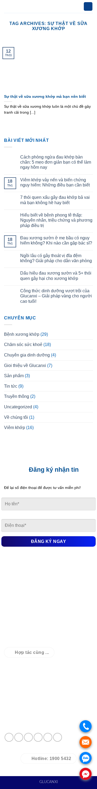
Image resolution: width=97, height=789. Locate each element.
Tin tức (10, 386)
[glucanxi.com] (48, 6)
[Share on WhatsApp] (9, 737)
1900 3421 (36, 712)
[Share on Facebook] (18, 737)
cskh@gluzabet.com (42, 703)
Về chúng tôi (16, 417)
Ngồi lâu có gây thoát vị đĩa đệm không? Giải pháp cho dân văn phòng (56, 258)
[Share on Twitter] (28, 737)
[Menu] (7, 6)
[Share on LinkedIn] (57, 737)
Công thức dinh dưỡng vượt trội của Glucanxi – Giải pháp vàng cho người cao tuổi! (56, 296)
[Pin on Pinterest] (47, 737)
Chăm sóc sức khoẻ (23, 344)
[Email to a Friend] (38, 737)
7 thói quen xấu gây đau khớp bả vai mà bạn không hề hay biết (55, 200)
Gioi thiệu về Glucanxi (25, 365)
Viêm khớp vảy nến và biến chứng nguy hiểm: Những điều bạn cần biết (55, 182)
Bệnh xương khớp (21, 334)
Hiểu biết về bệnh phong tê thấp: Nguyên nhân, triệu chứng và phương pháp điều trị (56, 220)
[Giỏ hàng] (88, 6)
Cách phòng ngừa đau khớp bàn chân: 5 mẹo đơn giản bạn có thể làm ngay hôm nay (55, 162)
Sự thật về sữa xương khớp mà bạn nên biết (45, 97)
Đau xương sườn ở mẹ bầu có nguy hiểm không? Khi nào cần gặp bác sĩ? (56, 240)
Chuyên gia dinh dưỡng (27, 355)
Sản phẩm (14, 375)
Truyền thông (16, 396)
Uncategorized (18, 407)
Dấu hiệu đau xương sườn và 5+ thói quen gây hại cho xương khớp (55, 275)
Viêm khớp (14, 427)
